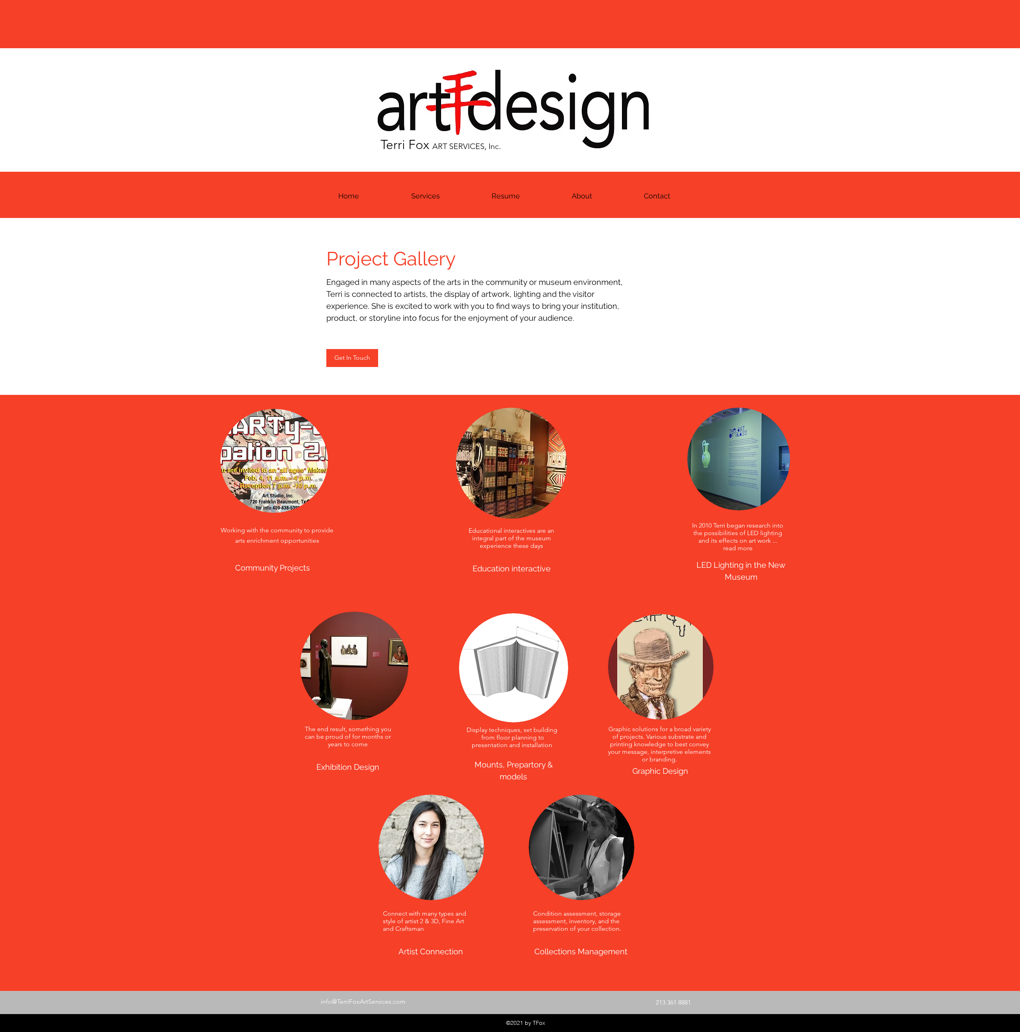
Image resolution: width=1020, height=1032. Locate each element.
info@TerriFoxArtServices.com (363, 1001)
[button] (506, 196)
